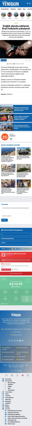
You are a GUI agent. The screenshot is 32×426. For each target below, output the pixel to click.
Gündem (13, 9)
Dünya (13, 365)
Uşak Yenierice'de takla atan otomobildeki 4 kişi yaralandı (23, 158)
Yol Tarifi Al (15, 269)
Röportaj (11, 366)
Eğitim (26, 365)
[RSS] (23, 341)
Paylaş (4, 60)
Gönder (4, 220)
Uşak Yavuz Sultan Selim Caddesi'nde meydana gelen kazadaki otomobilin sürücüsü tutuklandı (23, 191)
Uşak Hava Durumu (23, 347)
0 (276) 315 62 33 (6, 269)
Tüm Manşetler (22, 356)
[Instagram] (14, 341)
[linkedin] (28, 375)
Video (7, 394)
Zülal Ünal (10, 63)
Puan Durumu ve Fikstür (9, 356)
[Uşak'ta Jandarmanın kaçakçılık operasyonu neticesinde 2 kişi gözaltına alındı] (24, 168)
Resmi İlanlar (5, 9)
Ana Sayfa (8, 379)
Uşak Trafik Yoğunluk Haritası (22, 353)
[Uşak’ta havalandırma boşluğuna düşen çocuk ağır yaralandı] (8, 168)
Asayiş (16, 23)
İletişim (7, 407)
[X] (12, 341)
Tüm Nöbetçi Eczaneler (16, 273)
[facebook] (6, 375)
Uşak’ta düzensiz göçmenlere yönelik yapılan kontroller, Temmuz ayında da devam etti (8, 191)
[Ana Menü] (29, 3)
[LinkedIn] (17, 341)
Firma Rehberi (9, 397)
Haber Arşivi (21, 359)
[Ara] (27, 3)
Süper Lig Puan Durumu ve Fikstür (17, 418)
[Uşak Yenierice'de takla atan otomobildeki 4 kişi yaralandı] (24, 151)
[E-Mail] (11, 139)
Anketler (8, 403)
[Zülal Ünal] (4, 136)
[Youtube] (20, 341)
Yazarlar (7, 395)
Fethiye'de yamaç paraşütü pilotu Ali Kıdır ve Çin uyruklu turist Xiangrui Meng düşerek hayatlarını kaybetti (7, 159)
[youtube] (22, 375)
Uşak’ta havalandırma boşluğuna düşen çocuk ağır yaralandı (7, 174)
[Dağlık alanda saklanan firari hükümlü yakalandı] (16, 49)
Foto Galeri (8, 392)
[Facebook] (9, 341)
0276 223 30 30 (17, 332)
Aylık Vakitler (5, 303)
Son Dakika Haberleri (9, 359)
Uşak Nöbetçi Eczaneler (6, 348)
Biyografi (8, 401)
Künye (7, 405)
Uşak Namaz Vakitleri (9, 352)
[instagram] (17, 375)
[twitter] (12, 375)
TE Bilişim (19, 370)
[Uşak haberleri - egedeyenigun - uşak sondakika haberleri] (10, 3)
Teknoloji (21, 366)
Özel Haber (22, 365)
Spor (24, 9)
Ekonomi (16, 366)
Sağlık (19, 9)
